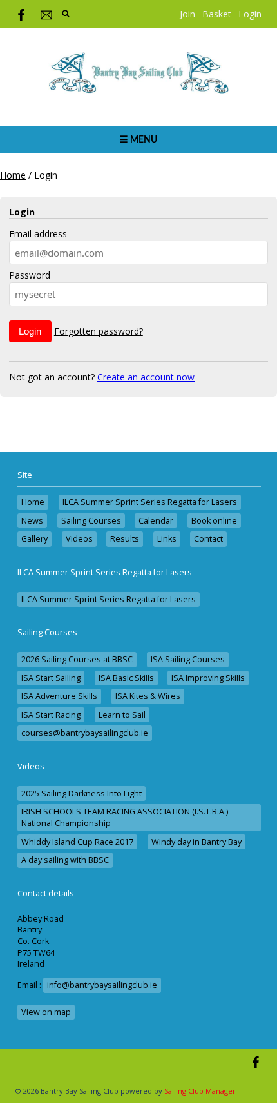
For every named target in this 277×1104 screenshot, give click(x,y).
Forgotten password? (98, 331)
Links (167, 538)
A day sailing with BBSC (65, 859)
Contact (208, 538)
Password (29, 275)
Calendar (155, 520)
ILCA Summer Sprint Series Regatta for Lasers (149, 502)
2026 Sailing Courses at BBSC (77, 659)
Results (124, 538)
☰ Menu (138, 139)
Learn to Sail (122, 714)
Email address (38, 234)
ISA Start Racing (51, 714)
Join (187, 14)
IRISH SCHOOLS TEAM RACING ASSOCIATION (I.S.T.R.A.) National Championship (124, 817)
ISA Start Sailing (51, 678)
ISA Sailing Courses (188, 659)
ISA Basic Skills (126, 678)
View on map (46, 1012)
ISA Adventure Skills (59, 696)
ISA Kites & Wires (147, 696)
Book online (214, 520)
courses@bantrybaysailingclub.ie (84, 732)
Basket (216, 14)
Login (250, 14)
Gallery (34, 538)
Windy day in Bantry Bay (196, 841)
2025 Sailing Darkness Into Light (81, 793)
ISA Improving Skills (208, 678)
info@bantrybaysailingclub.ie (102, 985)
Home (13, 175)
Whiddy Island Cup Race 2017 (77, 841)
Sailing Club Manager (200, 1091)
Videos (79, 538)
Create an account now (146, 377)
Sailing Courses (91, 520)
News (32, 520)
